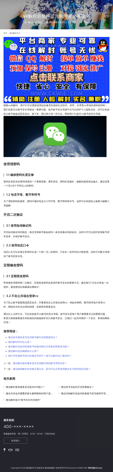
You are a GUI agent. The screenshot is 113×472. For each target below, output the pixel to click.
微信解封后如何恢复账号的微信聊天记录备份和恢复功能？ (38, 346)
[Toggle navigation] (109, 4)
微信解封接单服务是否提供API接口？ (25, 387)
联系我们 (15, 440)
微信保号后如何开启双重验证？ (77, 387)
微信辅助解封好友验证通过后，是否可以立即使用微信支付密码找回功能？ (52, 368)
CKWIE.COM (82, 468)
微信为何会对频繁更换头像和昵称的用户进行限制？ (30, 393)
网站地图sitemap (95, 468)
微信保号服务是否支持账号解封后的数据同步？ (33, 337)
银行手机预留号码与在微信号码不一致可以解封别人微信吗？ (40, 355)
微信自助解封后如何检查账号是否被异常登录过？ (85, 393)
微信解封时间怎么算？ (20, 341)
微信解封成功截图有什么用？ (23, 351)
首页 (5, 33)
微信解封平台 (35, 22)
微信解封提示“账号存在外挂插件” (23, 400)
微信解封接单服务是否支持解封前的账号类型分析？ (40, 363)
